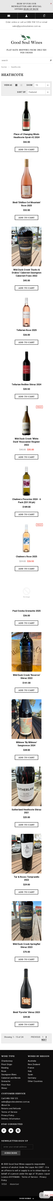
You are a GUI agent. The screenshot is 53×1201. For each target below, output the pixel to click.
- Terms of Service (29, 1177)
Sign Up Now (31, 9)
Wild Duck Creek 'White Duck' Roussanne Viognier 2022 (26, 441)
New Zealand (34, 1064)
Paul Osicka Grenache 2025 (27, 611)
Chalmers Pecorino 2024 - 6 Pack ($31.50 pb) (26, 501)
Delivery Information (10, 1119)
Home (4, 67)
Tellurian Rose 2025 (26, 330)
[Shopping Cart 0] (44, 16)
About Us (5, 1105)
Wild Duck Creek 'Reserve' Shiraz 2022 (26, 676)
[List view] (21, 85)
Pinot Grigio (6, 1064)
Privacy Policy (7, 1115)
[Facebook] (3, 1130)
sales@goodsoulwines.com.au (15, 1102)
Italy (30, 1071)
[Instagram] (18, 1130)
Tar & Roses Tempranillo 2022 (26, 878)
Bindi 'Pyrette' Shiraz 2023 (26, 1012)
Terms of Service (9, 1112)
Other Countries (35, 1081)
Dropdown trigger (26, 16)
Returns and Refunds (11, 1108)
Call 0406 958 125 (9, 1098)
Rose (3, 1071)
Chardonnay (7, 1061)
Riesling (4, 1068)
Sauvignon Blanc (9, 1074)
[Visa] (4, 1184)
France (31, 1068)
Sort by (21, 92)
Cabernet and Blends (11, 1078)
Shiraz (4, 1088)
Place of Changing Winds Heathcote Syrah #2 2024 (27, 136)
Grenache (5, 1081)
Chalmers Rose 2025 (26, 556)
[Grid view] (16, 85)
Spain (30, 1074)
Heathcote (16, 67)
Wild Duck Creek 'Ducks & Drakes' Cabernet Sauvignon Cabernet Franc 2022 (26, 272)
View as (8, 85)
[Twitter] (10, 1130)
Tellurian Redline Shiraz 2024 (26, 384)
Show (29, 85)
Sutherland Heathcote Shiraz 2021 (26, 811)
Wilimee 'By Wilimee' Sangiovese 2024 (26, 744)
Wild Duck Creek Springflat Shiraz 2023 (26, 945)
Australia (32, 1061)
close (51, 3)
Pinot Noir (6, 1085)
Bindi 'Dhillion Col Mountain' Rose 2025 (26, 204)
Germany (32, 1078)
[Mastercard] (14, 1184)
